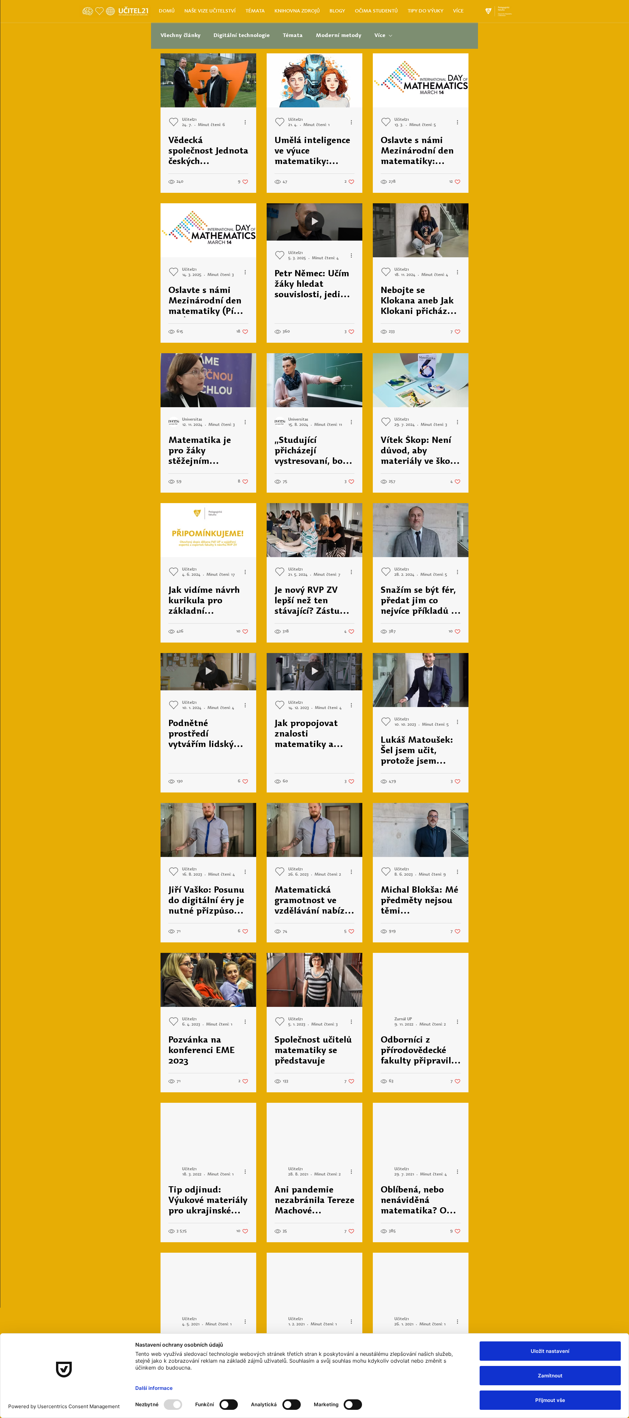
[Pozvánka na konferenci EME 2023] (208, 980)
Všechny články (180, 35)
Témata (293, 35)
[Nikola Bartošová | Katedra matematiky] (314, 1280)
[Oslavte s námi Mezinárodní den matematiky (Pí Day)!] (208, 230)
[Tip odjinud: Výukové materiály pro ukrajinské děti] (208, 1130)
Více (379, 35)
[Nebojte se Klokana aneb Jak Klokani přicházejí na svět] (420, 230)
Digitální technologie (242, 35)
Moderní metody (338, 35)
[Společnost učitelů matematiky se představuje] (314, 980)
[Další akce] (247, 122)
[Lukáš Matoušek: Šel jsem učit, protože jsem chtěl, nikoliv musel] (420, 680)
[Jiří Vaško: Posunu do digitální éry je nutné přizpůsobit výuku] (208, 830)
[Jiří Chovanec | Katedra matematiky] (420, 1280)
